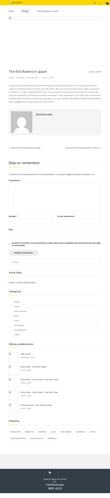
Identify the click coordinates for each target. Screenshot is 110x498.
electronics (80, 432)
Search (95, 2)
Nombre (13, 216)
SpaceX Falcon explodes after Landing (83, 148)
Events (17, 306)
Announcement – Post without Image (36, 405)
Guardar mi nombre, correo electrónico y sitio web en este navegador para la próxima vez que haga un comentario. (56, 244)
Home (11, 11)
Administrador (44, 114)
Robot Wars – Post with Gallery (34, 367)
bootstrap (42, 432)
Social (16, 320)
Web (11, 229)
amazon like (15, 432)
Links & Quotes (20, 311)
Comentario (15, 180)
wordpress (52, 438)
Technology (20, 78)
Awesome (29, 432)
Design (25, 11)
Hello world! (25, 354)
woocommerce (36, 438)
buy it (53, 432)
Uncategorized (32, 78)
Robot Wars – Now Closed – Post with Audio (39, 379)
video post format (18, 438)
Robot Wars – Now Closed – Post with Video (39, 392)
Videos (17, 334)
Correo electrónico (66, 216)
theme (92, 432)
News (16, 316)
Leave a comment (95, 72)
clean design (66, 432)
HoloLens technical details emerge (24, 148)
